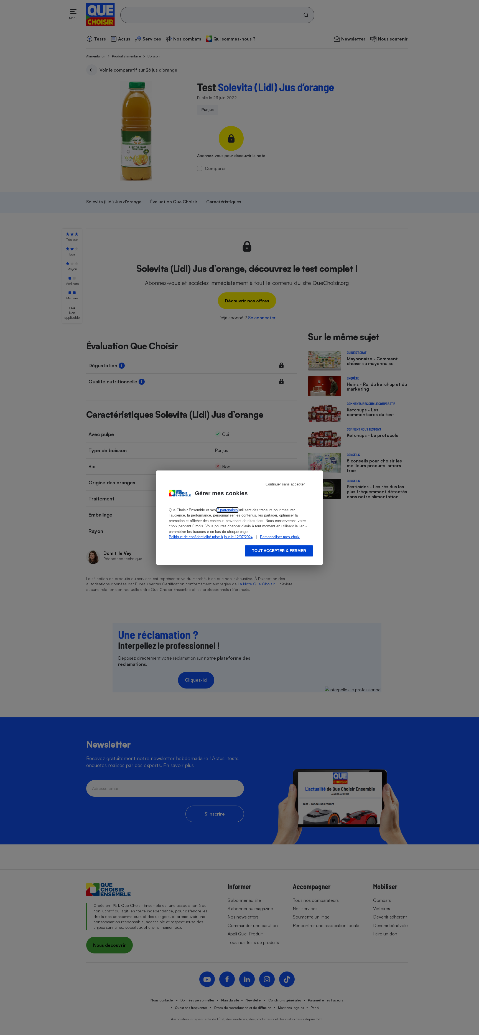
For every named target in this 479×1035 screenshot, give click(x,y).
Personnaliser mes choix (280, 537)
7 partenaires (227, 510)
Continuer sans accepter (285, 484)
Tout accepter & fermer (279, 550)
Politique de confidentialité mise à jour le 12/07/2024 (211, 537)
